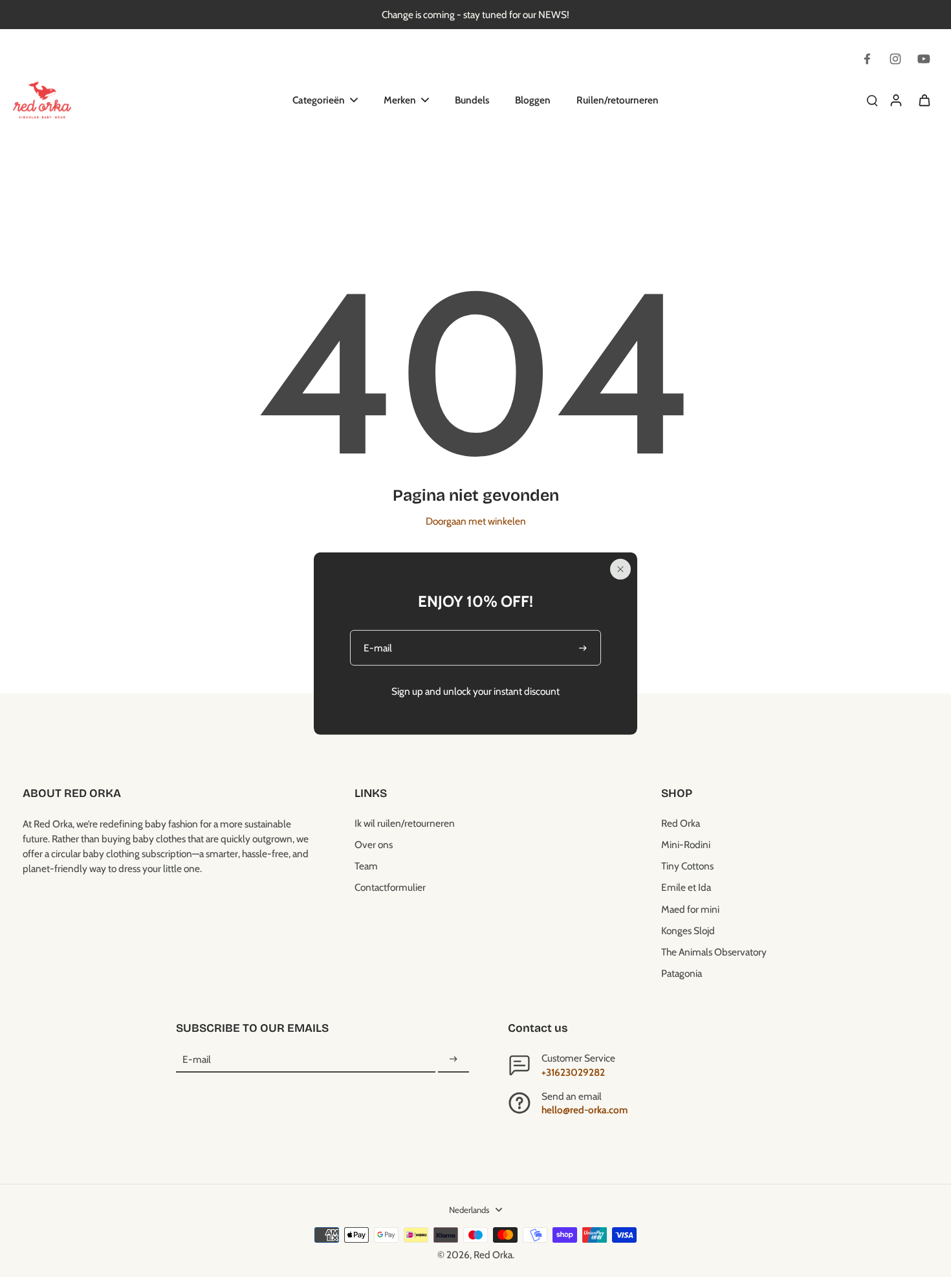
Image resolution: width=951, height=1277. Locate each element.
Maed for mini (690, 909)
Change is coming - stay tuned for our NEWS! (475, 14)
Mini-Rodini (685, 844)
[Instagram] (895, 59)
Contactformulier (390, 887)
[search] (872, 100)
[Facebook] (867, 59)
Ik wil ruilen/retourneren (405, 823)
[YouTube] (924, 59)
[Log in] (895, 99)
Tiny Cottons (687, 866)
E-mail (196, 1059)
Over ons (374, 844)
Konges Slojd (688, 930)
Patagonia (681, 973)
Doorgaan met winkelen (476, 521)
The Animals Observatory (714, 952)
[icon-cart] (924, 100)
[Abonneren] (453, 1059)
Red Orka (680, 823)
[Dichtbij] (620, 569)
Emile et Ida (686, 887)
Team (366, 866)
